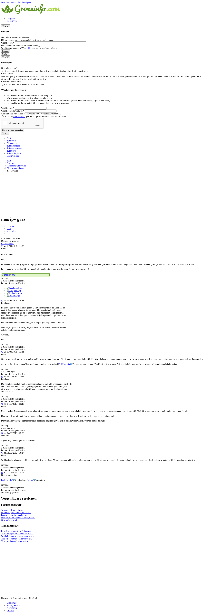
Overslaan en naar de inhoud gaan (16, 2)
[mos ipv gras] (25, 275)
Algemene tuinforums (16, 166)
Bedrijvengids (13, 156)
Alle (9, 228)
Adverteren (12, 608)
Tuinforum (11, 140)
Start (9, 138)
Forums (10, 163)
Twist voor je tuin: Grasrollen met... (17, 533)
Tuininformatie (13, 146)
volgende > (12, 231)
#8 (2, 472)
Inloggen (11, 18)
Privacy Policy (13, 605)
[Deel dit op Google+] (14, 290)
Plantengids (12, 143)
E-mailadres (7, 73)
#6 (2, 433)
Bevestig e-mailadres (11, 81)
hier (30, 48)
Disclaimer (11, 603)
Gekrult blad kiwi (9, 520)
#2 (2, 300)
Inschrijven (12, 21)
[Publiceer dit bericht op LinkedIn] (14, 293)
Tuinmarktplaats (14, 153)
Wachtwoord (7, 43)
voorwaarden (19, 116)
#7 (2, 453)
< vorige (10, 226)
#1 (2, 246)
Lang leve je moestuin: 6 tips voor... (17, 531)
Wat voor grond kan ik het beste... (16, 512)
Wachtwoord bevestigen (12, 111)
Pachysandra (6, 480)
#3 (2, 352)
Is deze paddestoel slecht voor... (15, 515)
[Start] (31, 13)
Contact (10, 610)
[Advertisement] (103, 194)
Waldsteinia (64, 364)
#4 (2, 376)
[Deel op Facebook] (14, 288)
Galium (30, 480)
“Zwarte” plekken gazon (12, 510)
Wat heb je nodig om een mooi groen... (18, 536)
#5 (2, 404)
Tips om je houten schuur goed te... (16, 539)
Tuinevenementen (15, 148)
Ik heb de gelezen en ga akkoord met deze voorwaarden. (36, 116)
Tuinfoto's (11, 151)
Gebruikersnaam (9, 68)
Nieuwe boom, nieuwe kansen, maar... (18, 517)
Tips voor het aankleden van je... (15, 541)
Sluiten (5, 54)
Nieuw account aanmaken (12, 130)
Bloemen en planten (16, 168)
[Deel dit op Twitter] (13, 295)
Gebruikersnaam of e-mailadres (16, 37)
